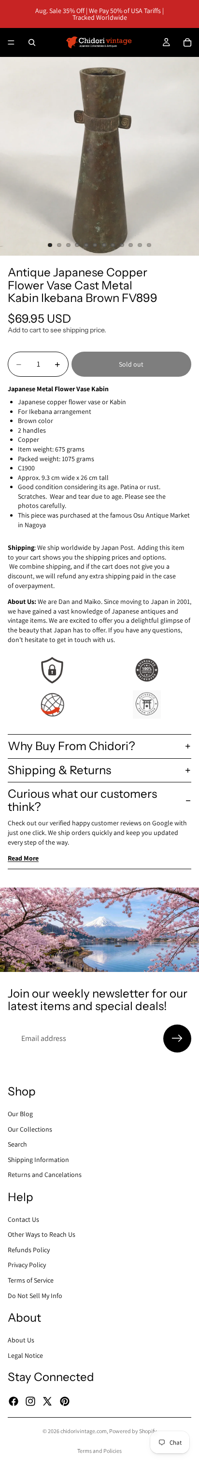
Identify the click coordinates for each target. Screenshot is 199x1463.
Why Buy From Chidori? (71, 746)
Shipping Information (38, 1159)
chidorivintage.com (83, 1431)
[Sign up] (177, 1039)
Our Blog (20, 1113)
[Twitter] (47, 1401)
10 (131, 245)
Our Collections (30, 1128)
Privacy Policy (27, 1264)
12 (148, 245)
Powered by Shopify (133, 1431)
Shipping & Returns (59, 770)
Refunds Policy (29, 1249)
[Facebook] (13, 1401)
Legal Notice (25, 1355)
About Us (21, 1340)
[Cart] (187, 42)
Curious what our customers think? (82, 800)
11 (140, 245)
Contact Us (23, 1219)
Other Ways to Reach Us (41, 1234)
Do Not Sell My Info (35, 1295)
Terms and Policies (99, 1450)
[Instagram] (30, 1401)
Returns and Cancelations (45, 1174)
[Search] (32, 42)
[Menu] (11, 42)
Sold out (131, 364)
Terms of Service (31, 1280)
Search (17, 1144)
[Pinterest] (65, 1401)
